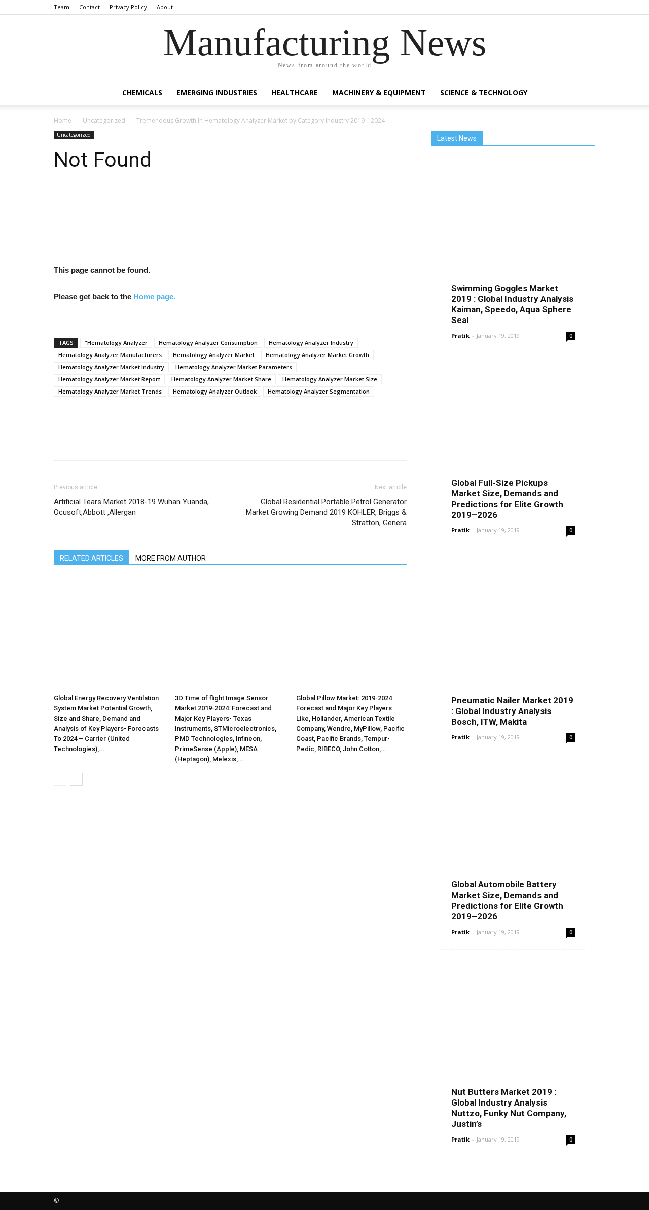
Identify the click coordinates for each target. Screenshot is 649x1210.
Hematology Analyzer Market (214, 355)
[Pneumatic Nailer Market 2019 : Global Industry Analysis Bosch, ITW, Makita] (513, 643)
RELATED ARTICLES (91, 558)
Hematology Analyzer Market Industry (111, 367)
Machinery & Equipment (379, 92)
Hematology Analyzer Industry (311, 342)
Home (62, 120)
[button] (583, 93)
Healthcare (294, 92)
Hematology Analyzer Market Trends (110, 391)
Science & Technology (483, 92)
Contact (89, 7)
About (165, 7)
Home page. (154, 296)
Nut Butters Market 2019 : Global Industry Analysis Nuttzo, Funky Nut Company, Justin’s (508, 1108)
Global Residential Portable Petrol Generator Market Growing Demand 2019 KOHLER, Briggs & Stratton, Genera (326, 512)
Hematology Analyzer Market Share (221, 379)
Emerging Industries (216, 92)
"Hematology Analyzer (116, 342)
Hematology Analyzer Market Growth (317, 355)
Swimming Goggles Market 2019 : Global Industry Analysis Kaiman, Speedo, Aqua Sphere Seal (512, 304)
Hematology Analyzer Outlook (215, 391)
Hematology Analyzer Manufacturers (110, 355)
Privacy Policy (128, 7)
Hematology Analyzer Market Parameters (233, 367)
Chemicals (142, 92)
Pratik (460, 335)
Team (61, 7)
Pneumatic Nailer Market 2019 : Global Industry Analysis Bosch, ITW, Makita (512, 711)
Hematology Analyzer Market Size (329, 379)
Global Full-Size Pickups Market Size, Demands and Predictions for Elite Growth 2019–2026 (507, 499)
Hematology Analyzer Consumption (208, 342)
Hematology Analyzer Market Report (109, 379)
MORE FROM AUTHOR (170, 558)
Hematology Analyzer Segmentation (319, 391)
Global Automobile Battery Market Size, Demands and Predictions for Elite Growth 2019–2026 (507, 900)
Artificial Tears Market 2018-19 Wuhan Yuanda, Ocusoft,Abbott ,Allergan (131, 507)
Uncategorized (104, 120)
